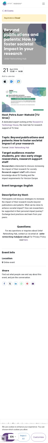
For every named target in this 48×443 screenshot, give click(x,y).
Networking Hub (19, 147)
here (26, 240)
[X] (10, 283)
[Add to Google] (18, 81)
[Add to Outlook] (11, 81)
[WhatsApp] (21, 283)
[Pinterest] (27, 283)
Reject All (23, 437)
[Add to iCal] (5, 81)
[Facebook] (4, 283)
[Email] (33, 283)
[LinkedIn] (15, 283)
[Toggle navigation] (43, 3)
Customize (38, 437)
